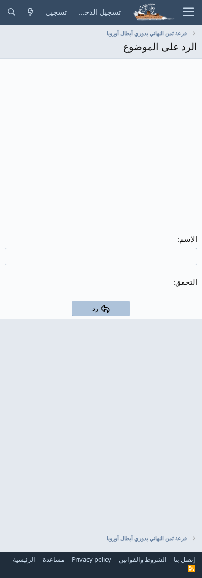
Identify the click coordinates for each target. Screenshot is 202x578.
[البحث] (11, 12)
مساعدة (54, 559)
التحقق (186, 282)
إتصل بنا (184, 559)
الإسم (188, 239)
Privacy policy (91, 559)
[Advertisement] (101, 420)
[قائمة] (188, 12)
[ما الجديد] (30, 12)
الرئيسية (24, 559)
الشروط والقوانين (143, 559)
